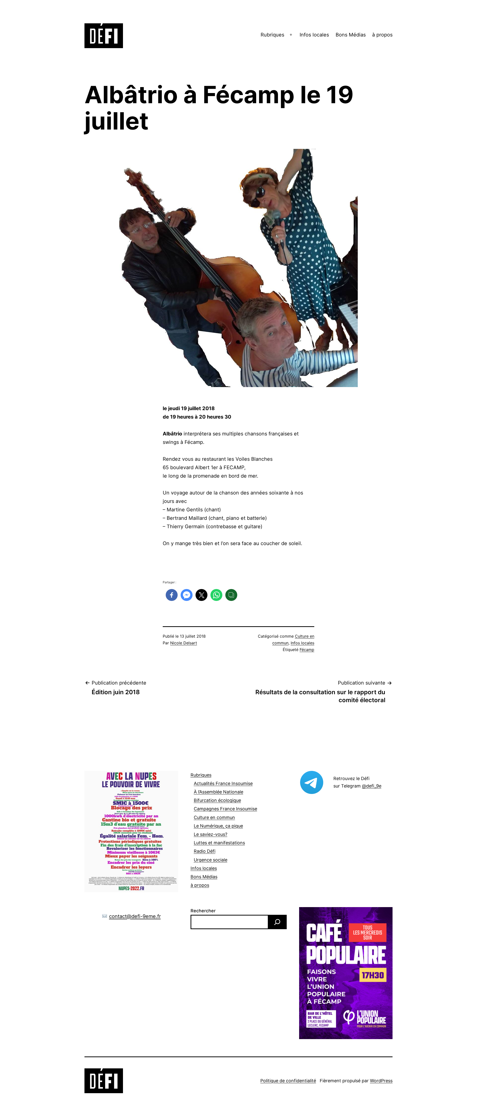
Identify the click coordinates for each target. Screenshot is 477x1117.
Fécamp (307, 649)
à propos (382, 35)
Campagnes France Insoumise (225, 808)
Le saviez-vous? (210, 834)
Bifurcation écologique (217, 800)
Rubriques (272, 35)
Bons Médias (351, 35)
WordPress (381, 1080)
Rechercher (203, 910)
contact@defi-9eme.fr (135, 916)
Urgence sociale (210, 859)
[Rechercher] (277, 922)
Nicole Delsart (183, 642)
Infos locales (314, 35)
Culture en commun (214, 817)
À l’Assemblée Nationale (218, 791)
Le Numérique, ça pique (218, 825)
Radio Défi (204, 851)
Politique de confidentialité (288, 1080)
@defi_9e (371, 785)
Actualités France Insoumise (223, 783)
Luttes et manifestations (219, 842)
